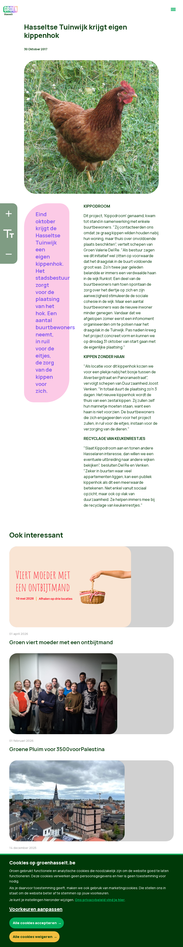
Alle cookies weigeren (32, 936)
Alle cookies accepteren (35, 922)
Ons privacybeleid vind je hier (100, 899)
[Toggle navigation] (173, 11)
